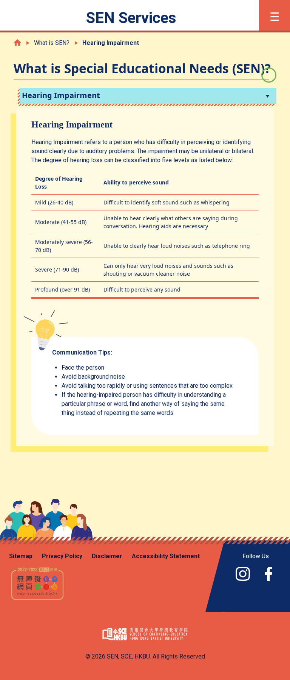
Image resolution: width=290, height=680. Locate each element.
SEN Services (131, 18)
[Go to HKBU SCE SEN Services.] (17, 42)
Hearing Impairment (61, 95)
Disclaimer (107, 556)
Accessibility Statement (166, 556)
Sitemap (20, 556)
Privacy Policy (62, 556)
